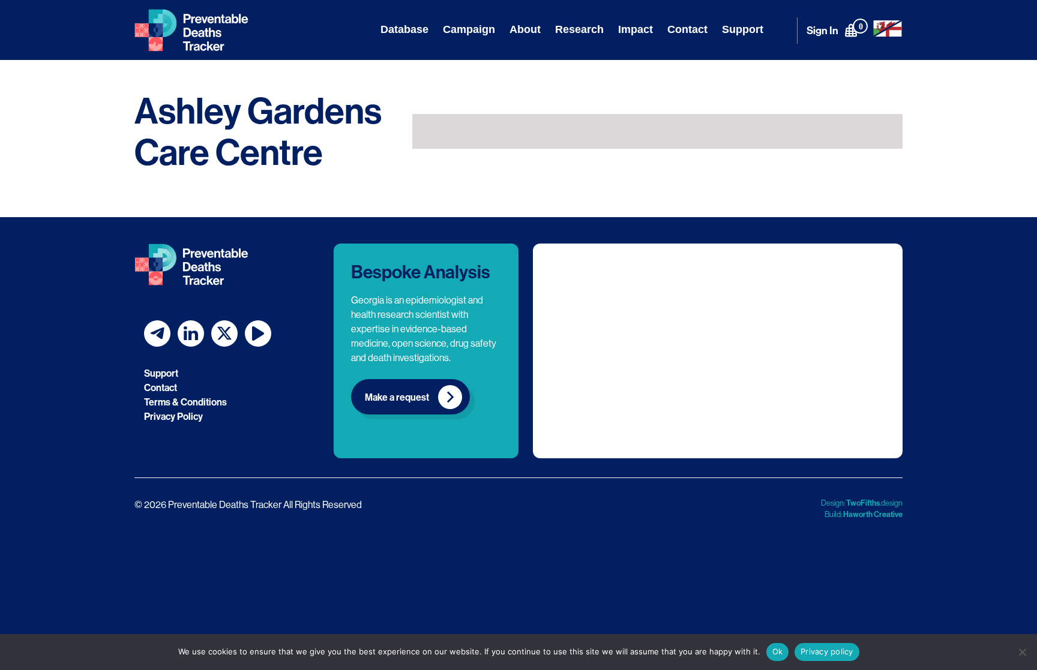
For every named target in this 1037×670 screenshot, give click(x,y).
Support (742, 29)
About (525, 29)
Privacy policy (827, 651)
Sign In (822, 30)
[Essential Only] (1022, 652)
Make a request (397, 397)
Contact (687, 29)
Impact (635, 29)
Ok (777, 651)
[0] (851, 30)
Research (579, 29)
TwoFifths (863, 502)
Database (404, 29)
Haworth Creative (873, 514)
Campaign (469, 29)
